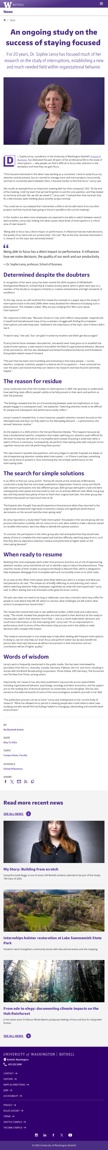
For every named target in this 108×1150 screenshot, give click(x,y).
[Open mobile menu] (101, 4)
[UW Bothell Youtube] (70, 1135)
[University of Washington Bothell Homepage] (54, 1054)
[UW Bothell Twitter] (61, 1135)
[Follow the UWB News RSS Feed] (27, 782)
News (8, 11)
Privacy (8, 1105)
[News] (5, 20)
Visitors (8, 1079)
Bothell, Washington (18, 1059)
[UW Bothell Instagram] (36, 1135)
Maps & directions (14, 1084)
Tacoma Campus (13, 1127)
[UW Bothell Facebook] (53, 1135)
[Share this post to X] (13, 782)
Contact (9, 1073)
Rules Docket (12, 1110)
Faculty (23, 755)
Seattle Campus (13, 1122)
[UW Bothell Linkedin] (44, 1135)
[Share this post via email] (20, 782)
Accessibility (11, 1095)
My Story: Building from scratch (31, 869)
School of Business (13, 768)
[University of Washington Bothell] (14, 5)
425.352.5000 (15, 1064)
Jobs (6, 1090)
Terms (7, 1116)
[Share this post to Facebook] (7, 782)
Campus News (11, 755)
